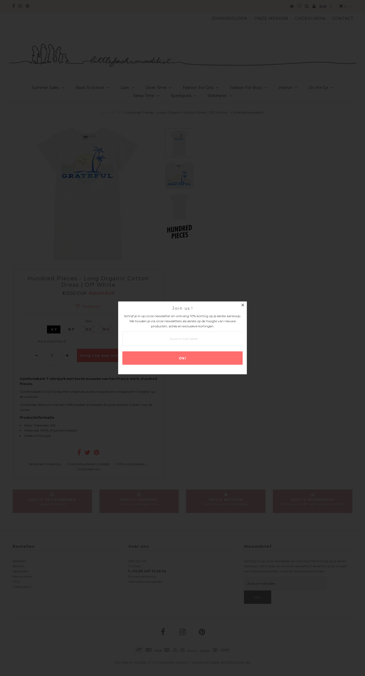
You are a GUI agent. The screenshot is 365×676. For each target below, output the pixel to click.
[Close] (243, 306)
